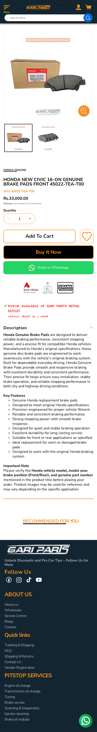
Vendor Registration (20, 667)
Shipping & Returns (19, 656)
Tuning (10, 696)
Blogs (9, 621)
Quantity (9, 210)
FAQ (8, 650)
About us (11, 604)
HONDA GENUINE (14, 170)
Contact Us (13, 661)
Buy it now (48, 252)
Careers (10, 627)
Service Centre (16, 615)
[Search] (87, 17)
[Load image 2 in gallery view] (48, 138)
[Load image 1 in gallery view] (18, 138)
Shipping (7, 203)
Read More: (12, 494)
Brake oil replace (17, 719)
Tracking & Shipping (19, 645)
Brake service (15, 702)
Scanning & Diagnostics (22, 708)
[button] (7, 7)
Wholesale (13, 610)
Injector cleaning (17, 713)
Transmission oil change (22, 691)
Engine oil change (18, 685)
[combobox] (48, 17)
